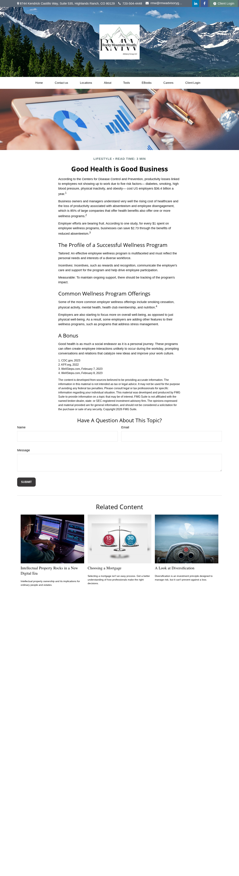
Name (21, 427)
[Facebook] (204, 3)
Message (23, 450)
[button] (39, 83)
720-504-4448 (132, 3)
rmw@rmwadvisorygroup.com (166, 3)
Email (125, 427)
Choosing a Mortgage (104, 567)
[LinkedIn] (195, 3)
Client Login (226, 3)
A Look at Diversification (174, 567)
